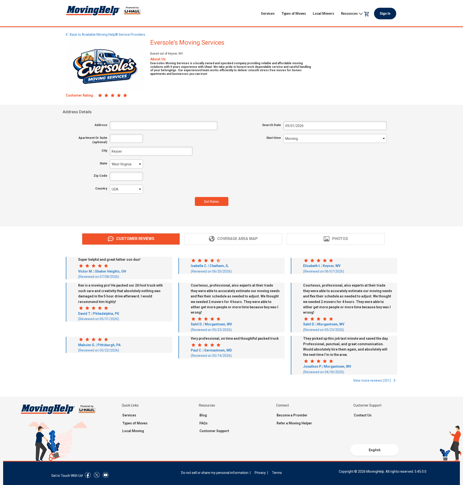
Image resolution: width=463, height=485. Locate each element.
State (103, 163)
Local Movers (323, 13)
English (375, 450)
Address (101, 125)
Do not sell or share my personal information (214, 473)
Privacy (260, 473)
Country (101, 188)
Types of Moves (293, 13)
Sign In (385, 13)
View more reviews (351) (372, 380)
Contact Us (363, 415)
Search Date (271, 125)
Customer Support (214, 431)
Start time (273, 138)
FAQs (203, 423)
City (104, 150)
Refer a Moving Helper (294, 423)
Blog (203, 415)
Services (267, 13)
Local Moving (133, 431)
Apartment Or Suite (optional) (92, 140)
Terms (277, 473)
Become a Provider (292, 415)
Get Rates (211, 202)
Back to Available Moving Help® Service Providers (107, 34)
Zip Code (100, 175)
